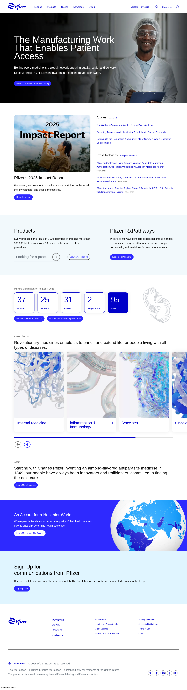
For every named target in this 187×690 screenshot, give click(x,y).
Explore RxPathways (123, 257)
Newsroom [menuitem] (78, 7)
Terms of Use (144, 629)
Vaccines (130, 423)
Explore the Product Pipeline (29, 318)
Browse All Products (79, 257)
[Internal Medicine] (60, 423)
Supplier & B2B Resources (107, 633)
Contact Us (167, 7)
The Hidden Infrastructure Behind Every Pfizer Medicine (125, 125)
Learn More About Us (27, 485)
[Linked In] (163, 673)
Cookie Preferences (8, 687)
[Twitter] (150, 673)
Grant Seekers (101, 629)
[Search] (56, 257)
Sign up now (23, 588)
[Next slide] (27, 444)
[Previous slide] (18, 444)
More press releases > (128, 156)
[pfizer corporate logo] (17, 6)
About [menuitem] (92, 7)
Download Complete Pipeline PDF (65, 318)
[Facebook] (156, 673)
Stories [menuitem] (64, 7)
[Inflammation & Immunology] (112, 423)
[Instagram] (169, 673)
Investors (145, 7)
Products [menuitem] (51, 7)
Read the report (23, 197)
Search (156, 6)
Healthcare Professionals (106, 624)
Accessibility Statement (149, 624)
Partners (57, 635)
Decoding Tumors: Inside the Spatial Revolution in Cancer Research (131, 132)
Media (56, 625)
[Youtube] (175, 673)
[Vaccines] (165, 423)
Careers (134, 7)
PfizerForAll (100, 619)
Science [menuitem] (38, 7)
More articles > (114, 118)
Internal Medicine (31, 423)
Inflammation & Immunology (82, 425)
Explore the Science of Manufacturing (32, 83)
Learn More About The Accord (31, 533)
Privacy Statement (147, 619)
